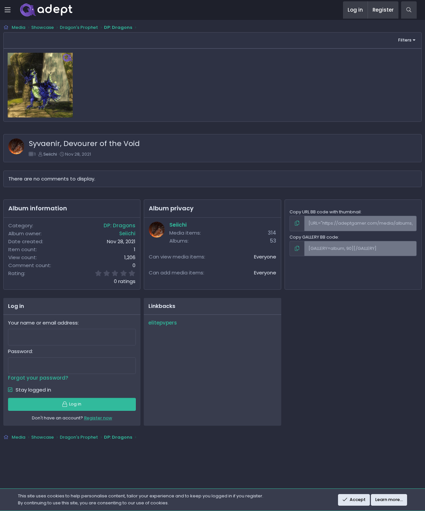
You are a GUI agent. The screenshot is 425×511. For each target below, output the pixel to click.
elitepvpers (162, 322)
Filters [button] (404, 40)
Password (20, 351)
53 (273, 240)
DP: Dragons (119, 225)
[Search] (409, 10)
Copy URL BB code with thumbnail (325, 212)
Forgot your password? (38, 377)
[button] (12, 10)
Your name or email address (43, 322)
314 (272, 232)
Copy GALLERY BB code (314, 237)
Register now (98, 418)
